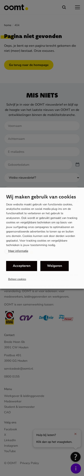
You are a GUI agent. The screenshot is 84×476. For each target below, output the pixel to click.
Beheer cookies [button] (17, 279)
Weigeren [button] (54, 266)
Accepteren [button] (21, 266)
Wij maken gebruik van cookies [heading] (41, 197)
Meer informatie (18, 251)
